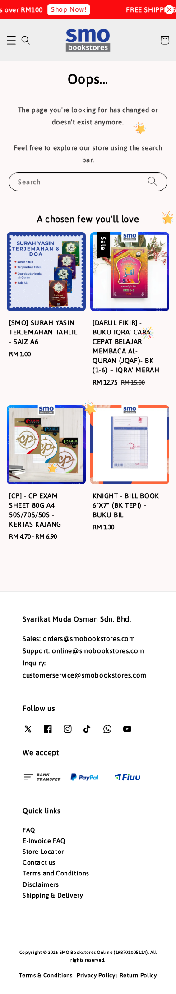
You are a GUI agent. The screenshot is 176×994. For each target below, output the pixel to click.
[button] (11, 40)
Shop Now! (65, 9)
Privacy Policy (96, 975)
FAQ (29, 830)
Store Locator (43, 851)
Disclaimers (41, 884)
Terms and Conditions (56, 873)
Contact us (39, 862)
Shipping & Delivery (53, 895)
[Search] (152, 181)
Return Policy (138, 975)
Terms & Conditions (46, 975)
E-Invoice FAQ (44, 840)
